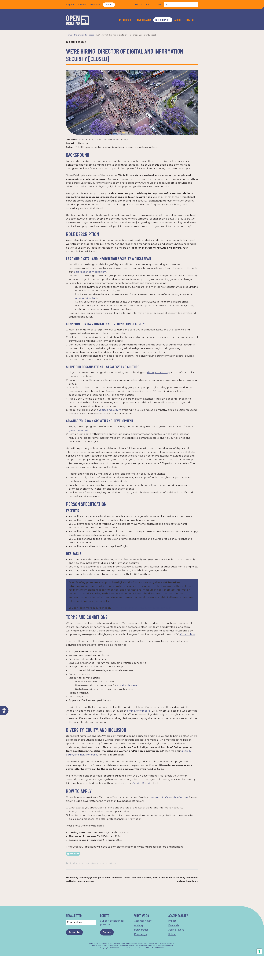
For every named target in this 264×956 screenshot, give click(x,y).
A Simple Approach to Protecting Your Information (141, 607)
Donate (109, 4)
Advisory (138, 925)
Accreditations (176, 929)
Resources (125, 20)
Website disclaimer (167, 943)
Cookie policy (154, 943)
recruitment (111, 863)
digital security (76, 863)
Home (69, 35)
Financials (94, 4)
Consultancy (143, 20)
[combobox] (181, 4)
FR (141, 4)
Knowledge (140, 934)
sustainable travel (127, 685)
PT (153, 4)
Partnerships (141, 929)
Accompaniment (143, 921)
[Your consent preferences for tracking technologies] (259, 951)
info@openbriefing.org (164, 946)
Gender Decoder (142, 783)
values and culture (86, 298)
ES (147, 4)
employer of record (138, 710)
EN (136, 4)
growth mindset (78, 430)
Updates (82, 4)
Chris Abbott (187, 634)
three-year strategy (158, 372)
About (178, 20)
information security (94, 863)
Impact (70, 4)
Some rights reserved (129, 943)
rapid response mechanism (89, 271)
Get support (162, 20)
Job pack (74, 853)
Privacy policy (143, 943)
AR (159, 4)
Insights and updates (84, 35)
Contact (191, 20)
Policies (172, 934)
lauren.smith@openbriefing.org (169, 797)
